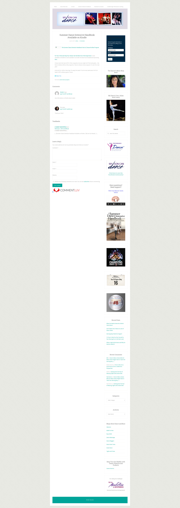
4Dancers (109, 427)
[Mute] (121, 204)
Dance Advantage (111, 437)
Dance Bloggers (110, 441)
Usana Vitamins (110, 468)
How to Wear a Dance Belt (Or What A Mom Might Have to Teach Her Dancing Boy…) (116, 359)
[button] (116, 200)
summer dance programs (64, 79)
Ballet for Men (110, 430)
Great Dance (109, 448)
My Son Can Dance (90, 19)
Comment (55, 148)
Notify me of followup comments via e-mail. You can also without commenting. (77, 181)
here (56, 59)
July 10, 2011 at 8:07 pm (66, 109)
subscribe (86, 181)
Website (54, 175)
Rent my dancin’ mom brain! (116, 191)
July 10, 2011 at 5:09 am (66, 94)
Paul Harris (109, 377)
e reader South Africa (60, 127)
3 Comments (82, 41)
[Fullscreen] (123, 204)
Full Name (110, 47)
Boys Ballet (109, 434)
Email (54, 168)
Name (54, 162)
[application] (116, 200)
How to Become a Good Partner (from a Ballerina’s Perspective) (115, 366)
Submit (110, 59)
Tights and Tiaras (111, 451)
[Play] (108, 204)
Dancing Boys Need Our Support (114, 334)
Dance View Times (111, 444)
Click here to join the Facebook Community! (115, 174)
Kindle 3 (62, 92)
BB (107, 358)
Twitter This (58, 75)
